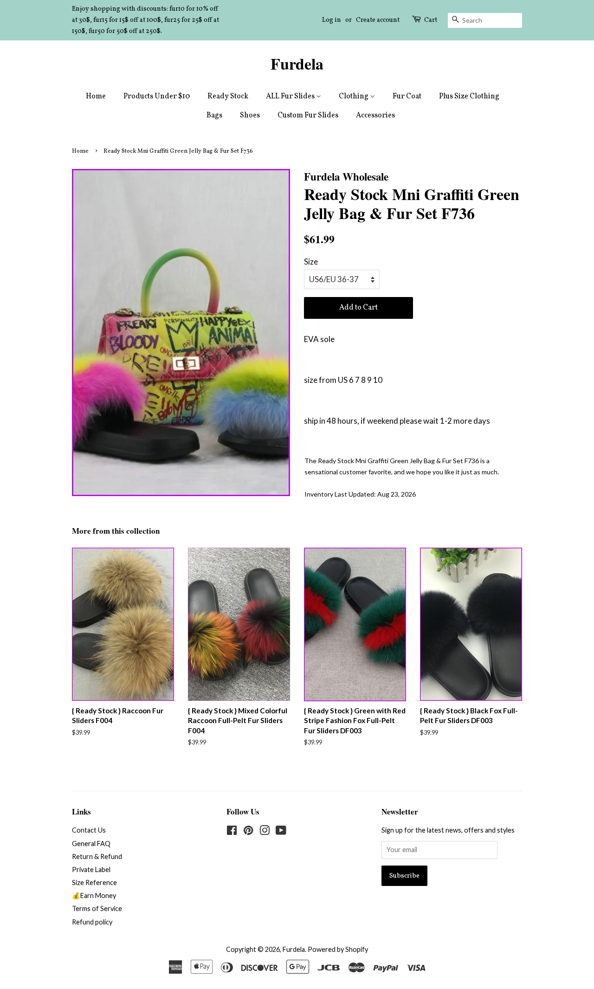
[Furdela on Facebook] (231, 832)
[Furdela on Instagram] (264, 832)
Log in (331, 20)
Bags (214, 115)
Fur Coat (407, 96)
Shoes (250, 115)
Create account (378, 20)
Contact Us (89, 830)
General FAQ (91, 843)
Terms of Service (97, 908)
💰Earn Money (94, 895)
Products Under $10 (156, 96)
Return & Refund (97, 856)
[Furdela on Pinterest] (248, 832)
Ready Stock (227, 96)
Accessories (375, 115)
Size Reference (94, 882)
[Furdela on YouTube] (281, 832)
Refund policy (92, 922)
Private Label (91, 869)
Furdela (297, 63)
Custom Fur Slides (308, 115)
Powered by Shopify (338, 949)
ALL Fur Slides (291, 96)
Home (96, 96)
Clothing (354, 96)
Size (311, 261)
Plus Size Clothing (469, 96)
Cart (430, 20)
